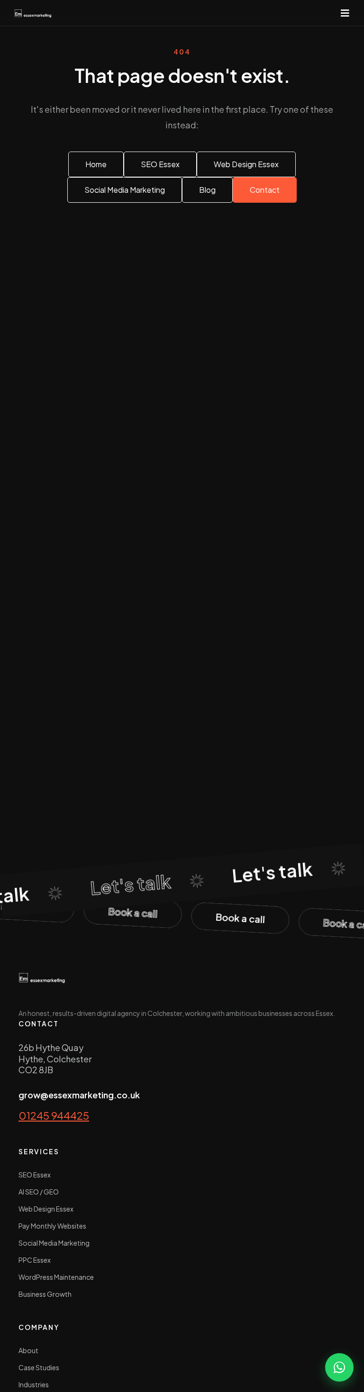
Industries (33, 1384)
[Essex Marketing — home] (33, 12)
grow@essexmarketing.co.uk (79, 1094)
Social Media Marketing (54, 1243)
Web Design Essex (45, 1208)
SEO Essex (34, 1174)
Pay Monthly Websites (52, 1225)
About (28, 1350)
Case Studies (38, 1367)
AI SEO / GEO (38, 1191)
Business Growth (45, 1294)
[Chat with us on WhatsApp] (339, 1367)
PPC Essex (34, 1260)
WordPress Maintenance (56, 1277)
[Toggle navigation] (345, 13)
